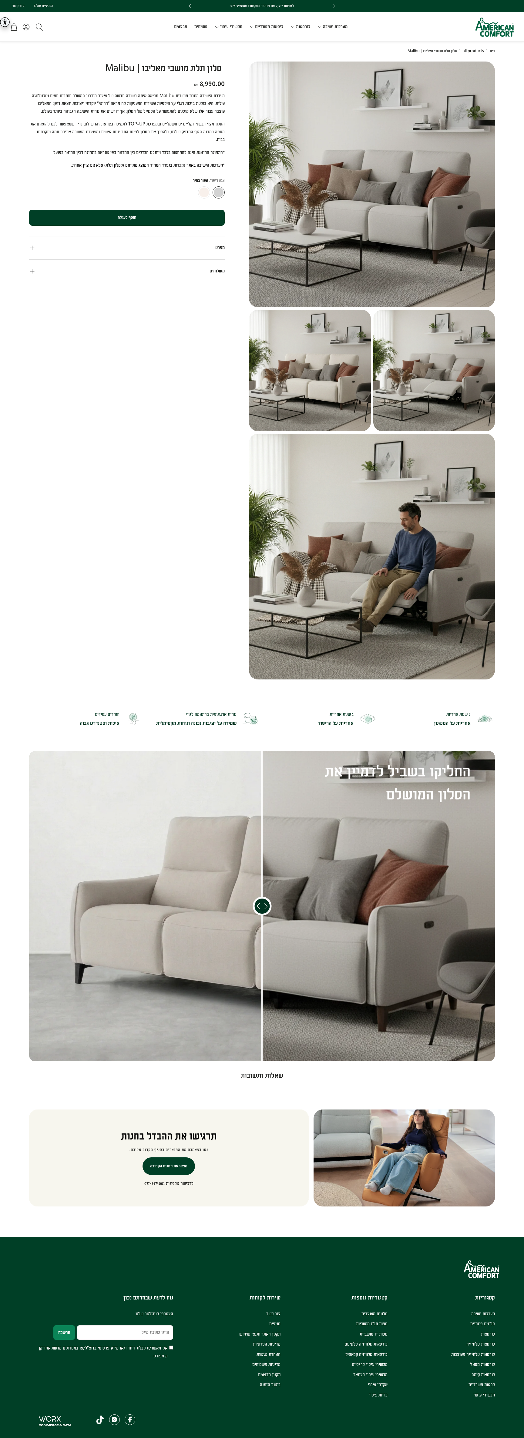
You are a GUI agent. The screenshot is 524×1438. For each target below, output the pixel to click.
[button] (38, 27)
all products (473, 51)
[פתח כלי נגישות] (5, 22)
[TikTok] (100, 1420)
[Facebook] (130, 1419)
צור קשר (18, 6)
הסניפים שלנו (43, 6)
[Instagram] (114, 1419)
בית (492, 51)
